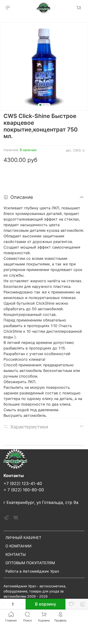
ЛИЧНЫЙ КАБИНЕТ (23, 537)
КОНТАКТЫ (15, 554)
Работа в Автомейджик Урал (32, 571)
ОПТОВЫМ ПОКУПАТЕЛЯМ (30, 562)
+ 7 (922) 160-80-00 (24, 489)
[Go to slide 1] (40, 105)
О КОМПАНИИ (18, 546)
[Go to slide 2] (44, 105)
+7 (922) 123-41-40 (23, 483)
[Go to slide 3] (48, 105)
